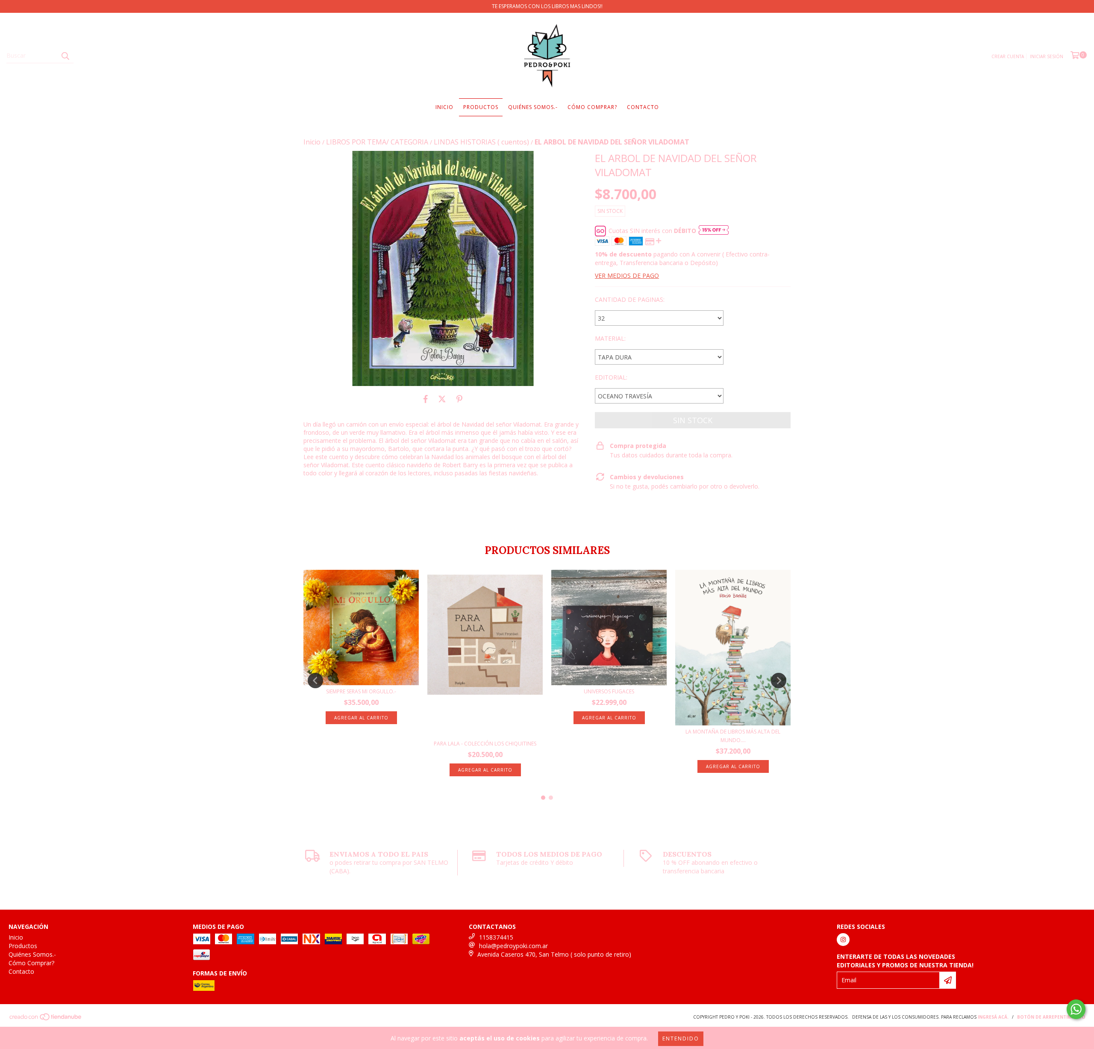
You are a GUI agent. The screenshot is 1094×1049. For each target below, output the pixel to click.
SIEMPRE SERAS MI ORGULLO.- (361, 691)
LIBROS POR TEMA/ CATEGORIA (377, 142)
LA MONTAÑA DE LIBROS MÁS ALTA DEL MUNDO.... (732, 736)
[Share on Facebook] (425, 399)
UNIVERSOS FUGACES (609, 691)
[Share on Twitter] (442, 399)
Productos (480, 107)
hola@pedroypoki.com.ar (513, 946)
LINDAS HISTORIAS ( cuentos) (481, 142)
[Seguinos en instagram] (843, 939)
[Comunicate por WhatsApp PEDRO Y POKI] (1076, 1009)
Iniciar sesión (1046, 56)
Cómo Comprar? (592, 107)
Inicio (444, 107)
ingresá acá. (993, 1017)
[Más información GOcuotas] (714, 230)
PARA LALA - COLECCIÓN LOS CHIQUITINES (485, 743)
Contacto (643, 107)
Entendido (680, 1038)
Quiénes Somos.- (533, 107)
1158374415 (496, 937)
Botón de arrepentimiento (1051, 1017)
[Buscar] (65, 55)
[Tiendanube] (46, 1019)
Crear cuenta (1007, 56)
